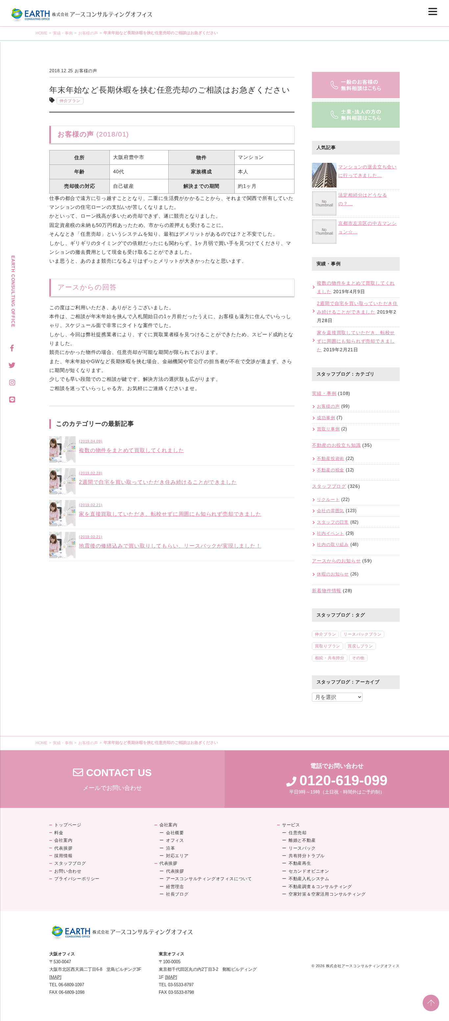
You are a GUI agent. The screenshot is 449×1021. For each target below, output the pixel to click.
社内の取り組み (333, 544)
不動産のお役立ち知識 (336, 445)
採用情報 (63, 855)
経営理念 (175, 886)
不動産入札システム (309, 878)
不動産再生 (300, 863)
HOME (41, 33)
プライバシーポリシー (77, 878)
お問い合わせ (68, 871)
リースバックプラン (362, 634)
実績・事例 (63, 33)
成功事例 (326, 417)
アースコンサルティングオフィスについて (209, 878)
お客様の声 (88, 33)
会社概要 (175, 832)
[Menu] (432, 11)
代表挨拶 (63, 848)
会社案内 (63, 840)
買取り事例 (328, 428)
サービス (291, 824)
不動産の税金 (330, 469)
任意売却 (298, 832)
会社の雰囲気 (330, 510)
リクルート (328, 499)
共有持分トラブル (307, 855)
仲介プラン (70, 100)
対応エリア (177, 855)
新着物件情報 (326, 590)
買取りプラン (327, 646)
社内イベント (330, 533)
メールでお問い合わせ (112, 779)
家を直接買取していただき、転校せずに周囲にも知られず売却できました (356, 341)
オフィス (175, 840)
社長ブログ (177, 894)
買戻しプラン (360, 646)
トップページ (68, 824)
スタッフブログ (329, 486)
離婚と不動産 (302, 840)
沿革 (170, 848)
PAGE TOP (431, 1003)
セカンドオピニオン (309, 871)
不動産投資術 (330, 458)
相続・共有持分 (329, 658)
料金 (58, 832)
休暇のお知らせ (333, 574)
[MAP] (55, 977)
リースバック (302, 848)
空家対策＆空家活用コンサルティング (327, 894)
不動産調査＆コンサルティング (320, 886)
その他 (358, 658)
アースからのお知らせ (336, 560)
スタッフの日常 (333, 522)
